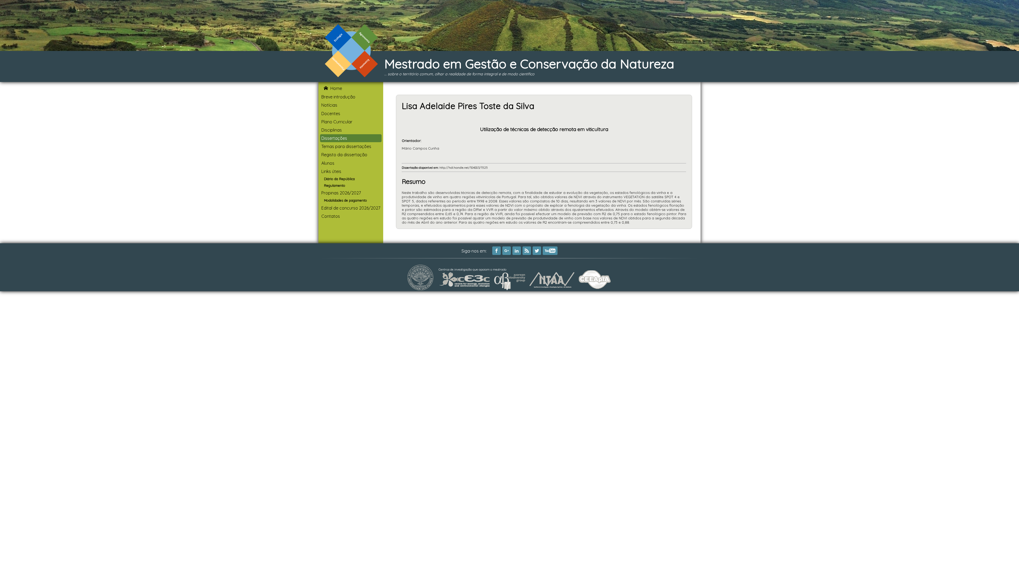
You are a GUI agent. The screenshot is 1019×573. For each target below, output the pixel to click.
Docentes (330, 113)
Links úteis (331, 171)
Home (336, 88)
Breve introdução (338, 96)
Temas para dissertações (346, 146)
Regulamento (334, 185)
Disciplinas (331, 130)
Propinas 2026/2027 (341, 193)
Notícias (329, 105)
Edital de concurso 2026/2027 (350, 208)
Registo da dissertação (344, 154)
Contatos (330, 216)
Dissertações (334, 138)
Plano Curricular (336, 121)
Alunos (327, 163)
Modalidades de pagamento (345, 200)
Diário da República (339, 179)
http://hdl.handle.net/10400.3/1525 (463, 168)
